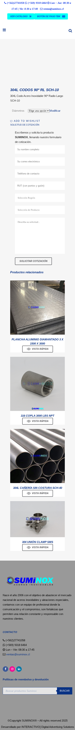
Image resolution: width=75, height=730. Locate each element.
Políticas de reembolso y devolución (26, 679)
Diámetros (18, 110)
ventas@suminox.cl (53, 9)
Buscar (65, 690)
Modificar (55, 110)
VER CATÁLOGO (18, 16)
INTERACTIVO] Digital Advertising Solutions (47, 726)
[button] (25, 121)
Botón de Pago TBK (48, 16)
